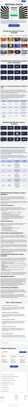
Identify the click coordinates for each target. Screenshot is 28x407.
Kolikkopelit (23, 35)
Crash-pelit (16, 35)
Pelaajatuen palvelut (5, 385)
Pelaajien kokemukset (5, 391)
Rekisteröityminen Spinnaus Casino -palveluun (8, 380)
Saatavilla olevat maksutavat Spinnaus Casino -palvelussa (10, 376)
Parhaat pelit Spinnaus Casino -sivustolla (8, 374)
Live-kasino (10, 35)
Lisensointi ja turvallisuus (5, 387)
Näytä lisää (14, 366)
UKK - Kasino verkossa (5, 389)
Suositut (3, 35)
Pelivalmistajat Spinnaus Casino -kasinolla (8, 378)
